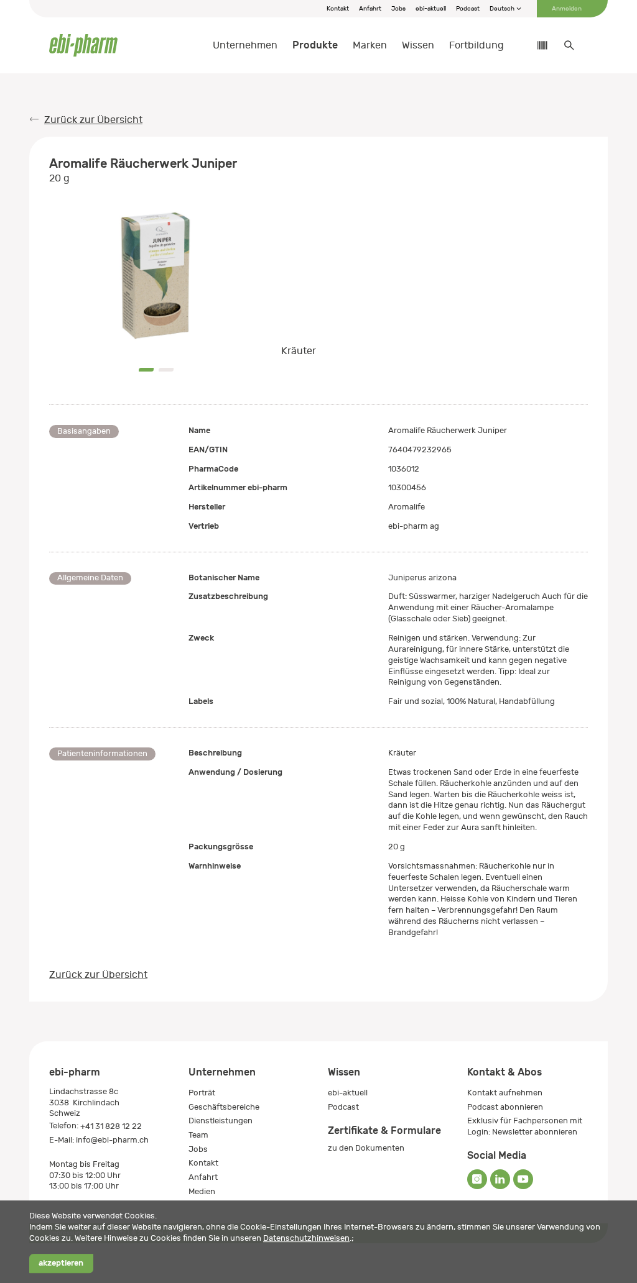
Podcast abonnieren (505, 1107)
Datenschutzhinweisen (306, 1238)
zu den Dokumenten (366, 1148)
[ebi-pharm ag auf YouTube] (523, 1179)
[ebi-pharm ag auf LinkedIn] (500, 1179)
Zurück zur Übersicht (93, 120)
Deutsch (503, 8)
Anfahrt (370, 8)
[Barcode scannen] (536, 45)
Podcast (468, 8)
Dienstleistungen (220, 1120)
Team (198, 1134)
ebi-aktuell (431, 8)
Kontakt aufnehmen (504, 1092)
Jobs (398, 8)
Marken (370, 45)
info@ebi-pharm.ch (112, 1139)
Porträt (201, 1092)
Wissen (418, 45)
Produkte (315, 45)
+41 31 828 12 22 (111, 1126)
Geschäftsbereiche (223, 1107)
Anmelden (567, 8)
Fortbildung (476, 45)
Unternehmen (245, 45)
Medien (201, 1191)
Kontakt (338, 8)
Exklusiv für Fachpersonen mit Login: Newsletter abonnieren (524, 1126)
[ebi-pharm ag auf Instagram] (477, 1179)
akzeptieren (61, 1263)
